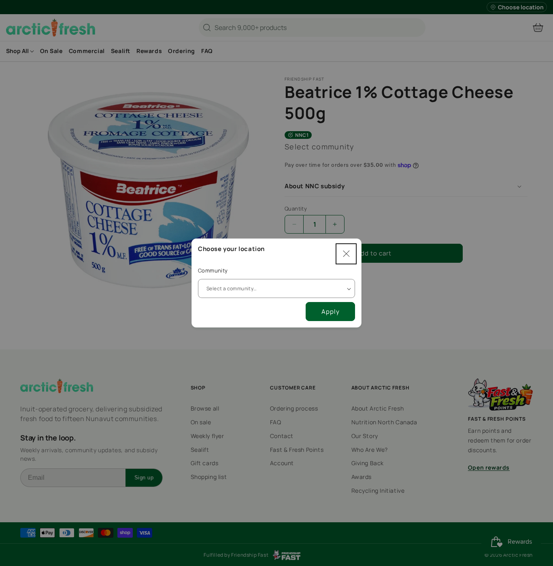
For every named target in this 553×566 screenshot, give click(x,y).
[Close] (346, 254)
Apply (330, 311)
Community (213, 270)
